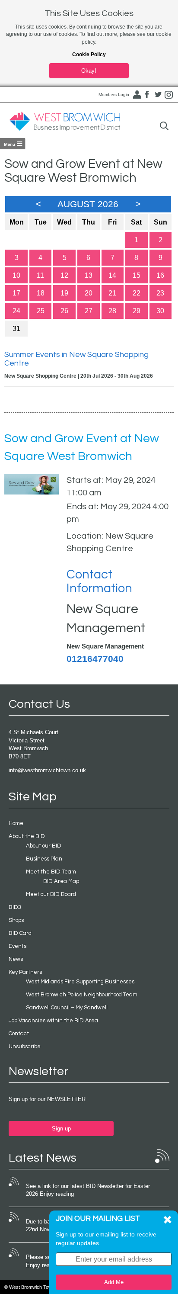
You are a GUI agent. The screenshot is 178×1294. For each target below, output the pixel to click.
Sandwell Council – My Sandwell (67, 1008)
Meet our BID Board (51, 894)
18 (40, 293)
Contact (19, 1034)
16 (160, 275)
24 (16, 311)
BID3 (15, 907)
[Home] (65, 122)
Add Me (114, 1282)
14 (112, 275)
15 (136, 275)
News (16, 959)
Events (17, 946)
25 (40, 311)
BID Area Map (61, 881)
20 (88, 293)
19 (64, 293)
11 (40, 275)
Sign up (61, 1128)
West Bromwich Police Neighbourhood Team (81, 995)
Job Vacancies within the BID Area (53, 1021)
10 (16, 275)
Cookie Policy (89, 54)
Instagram (169, 94)
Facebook (147, 94)
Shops (16, 920)
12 (64, 275)
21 (112, 293)
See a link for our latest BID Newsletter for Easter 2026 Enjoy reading (88, 1190)
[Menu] (12, 144)
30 (160, 311)
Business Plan (44, 859)
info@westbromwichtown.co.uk (47, 770)
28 (112, 311)
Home (16, 823)
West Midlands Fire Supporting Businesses (80, 982)
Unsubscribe (25, 1047)
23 (160, 293)
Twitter (158, 94)
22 (136, 293)
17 (16, 293)
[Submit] (164, 126)
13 (88, 275)
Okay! (88, 70)
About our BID (43, 846)
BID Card (20, 933)
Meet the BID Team (51, 872)
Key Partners (25, 972)
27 (88, 311)
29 (136, 311)
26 (64, 311)
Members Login (114, 94)
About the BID (27, 836)
